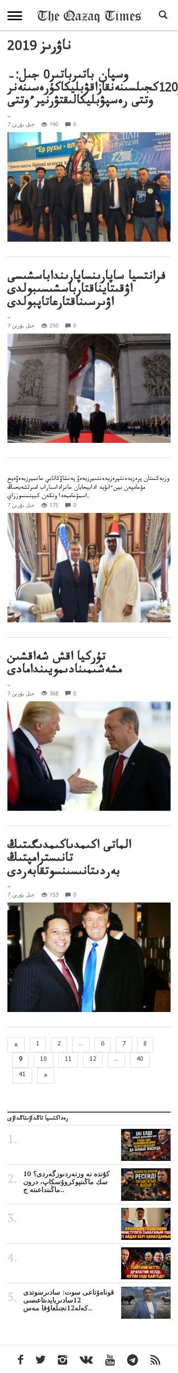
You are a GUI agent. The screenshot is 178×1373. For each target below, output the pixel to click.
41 (22, 1075)
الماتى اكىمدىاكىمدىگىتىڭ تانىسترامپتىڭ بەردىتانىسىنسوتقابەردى (69, 860)
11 (68, 1059)
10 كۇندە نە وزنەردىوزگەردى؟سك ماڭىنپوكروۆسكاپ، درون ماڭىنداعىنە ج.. (66, 1181)
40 (139, 1059)
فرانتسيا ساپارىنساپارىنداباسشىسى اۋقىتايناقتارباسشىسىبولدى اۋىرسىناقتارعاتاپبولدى (86, 291)
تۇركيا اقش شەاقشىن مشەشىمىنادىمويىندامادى (64, 665)
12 (92, 1059)
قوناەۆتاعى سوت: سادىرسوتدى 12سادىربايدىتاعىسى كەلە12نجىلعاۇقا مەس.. (68, 1300)
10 (43, 1059)
